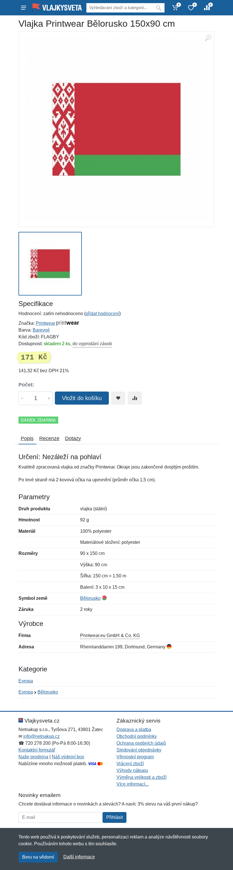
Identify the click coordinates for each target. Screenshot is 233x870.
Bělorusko (90, 598)
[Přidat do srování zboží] (135, 398)
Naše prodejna (33, 756)
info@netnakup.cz (41, 736)
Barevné (41, 330)
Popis (27, 438)
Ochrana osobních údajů (141, 743)
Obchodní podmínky (136, 736)
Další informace (79, 856)
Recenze (49, 438)
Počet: (26, 385)
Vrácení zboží (130, 763)
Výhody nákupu (132, 770)
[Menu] (23, 8)
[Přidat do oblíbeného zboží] (118, 398)
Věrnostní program (135, 756)
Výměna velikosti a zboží (141, 777)
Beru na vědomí (38, 857)
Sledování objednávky (138, 750)
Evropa (25, 680)
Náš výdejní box (68, 756)
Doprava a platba (133, 729)
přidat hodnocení (102, 313)
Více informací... (132, 784)
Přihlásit (114, 817)
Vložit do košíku (82, 398)
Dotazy (73, 438)
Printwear (45, 323)
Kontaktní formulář (36, 750)
